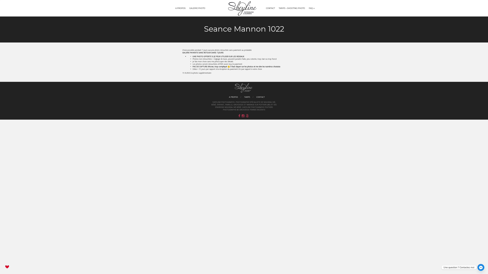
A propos (180, 8)
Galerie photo (197, 8)
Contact (270, 8)
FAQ (311, 8)
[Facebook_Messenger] (480, 267)
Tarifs (247, 97)
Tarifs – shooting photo (292, 8)
